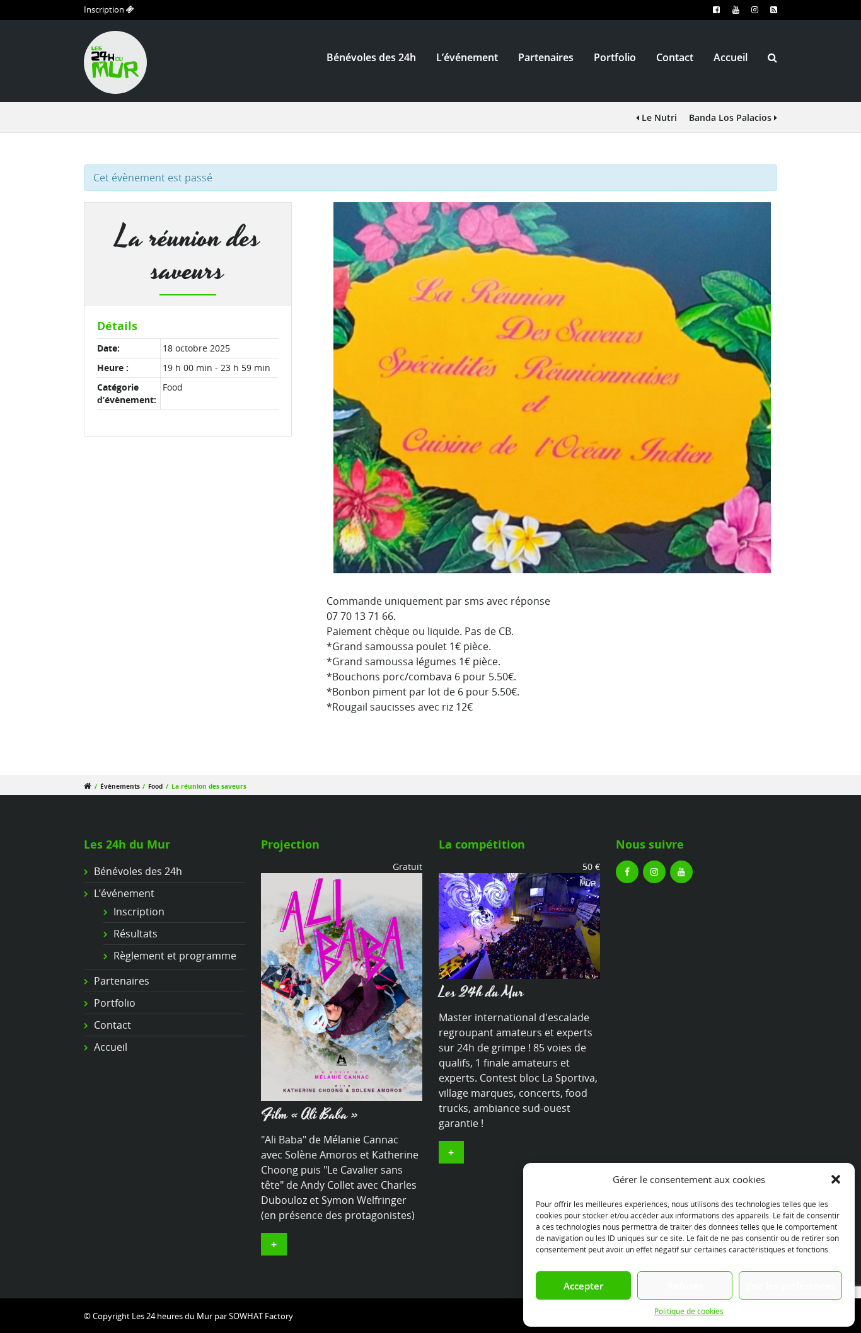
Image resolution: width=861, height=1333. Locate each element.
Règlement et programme (174, 956)
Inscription (105, 9)
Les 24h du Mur (481, 992)
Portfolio (615, 57)
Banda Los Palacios (731, 117)
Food (173, 387)
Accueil (731, 57)
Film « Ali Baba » (309, 1115)
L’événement (467, 57)
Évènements (120, 786)
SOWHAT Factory (261, 1316)
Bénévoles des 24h (371, 57)
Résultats (135, 934)
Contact (674, 57)
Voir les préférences (790, 1285)
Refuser (685, 1285)
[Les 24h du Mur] (519, 925)
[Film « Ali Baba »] (341, 986)
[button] (835, 1179)
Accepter (583, 1285)
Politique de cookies (689, 1311)
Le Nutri (658, 117)
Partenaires (546, 57)
